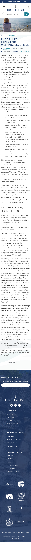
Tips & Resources (13, 465)
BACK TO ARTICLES (9, 36)
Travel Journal (12, 462)
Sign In (24, 1)
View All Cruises (12, 443)
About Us (10, 414)
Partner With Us (12, 424)
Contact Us (11, 455)
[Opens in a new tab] (9, 484)
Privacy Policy (21, 536)
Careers (10, 420)
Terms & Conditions (14, 471)
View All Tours (12, 446)
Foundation (11, 427)
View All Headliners (14, 440)
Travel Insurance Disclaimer (9, 536)
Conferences (11, 436)
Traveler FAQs (12, 468)
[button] (19, 1)
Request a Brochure (13, 1)
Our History (11, 417)
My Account (11, 459)
